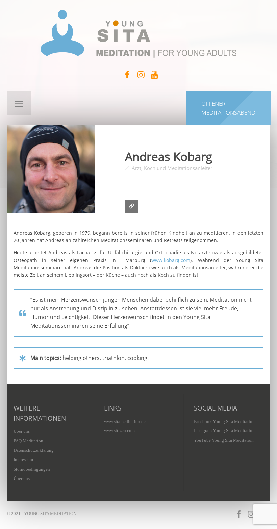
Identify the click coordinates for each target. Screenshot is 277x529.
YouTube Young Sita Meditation (224, 440)
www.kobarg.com (170, 260)
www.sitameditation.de (125, 421)
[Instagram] (141, 74)
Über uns (22, 431)
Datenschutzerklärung (34, 450)
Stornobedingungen (32, 469)
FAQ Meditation (28, 440)
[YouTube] (154, 74)
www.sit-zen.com (119, 430)
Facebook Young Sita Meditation (224, 421)
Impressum (23, 459)
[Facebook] (127, 74)
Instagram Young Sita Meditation (224, 430)
